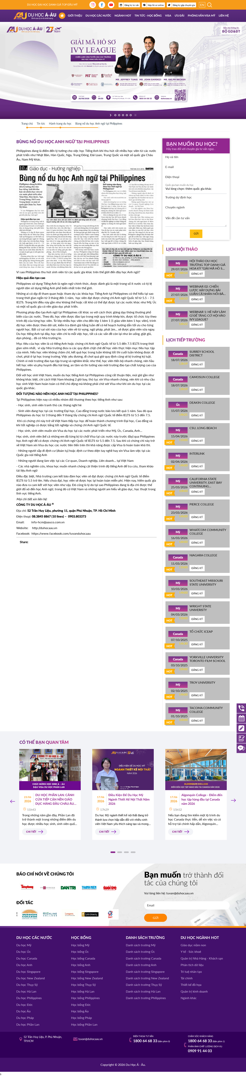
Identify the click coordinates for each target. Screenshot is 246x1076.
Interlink (197, 453)
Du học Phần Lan (27, 1024)
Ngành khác (189, 998)
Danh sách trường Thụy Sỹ (144, 984)
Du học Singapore (28, 971)
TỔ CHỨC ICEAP (201, 631)
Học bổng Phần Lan (84, 1024)
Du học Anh (24, 965)
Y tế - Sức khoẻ (191, 951)
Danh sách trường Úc (140, 951)
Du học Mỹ (23, 945)
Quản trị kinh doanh (194, 991)
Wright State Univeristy (200, 608)
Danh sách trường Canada (143, 958)
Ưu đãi (179, 15)
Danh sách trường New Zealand (147, 978)
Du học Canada (26, 958)
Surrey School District (201, 353)
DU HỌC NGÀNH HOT (200, 938)
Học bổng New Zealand (87, 978)
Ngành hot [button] (123, 15)
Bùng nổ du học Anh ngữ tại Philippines (98, 123)
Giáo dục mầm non (193, 945)
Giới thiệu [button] (75, 15)
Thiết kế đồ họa (191, 984)
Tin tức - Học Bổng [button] (148, 15)
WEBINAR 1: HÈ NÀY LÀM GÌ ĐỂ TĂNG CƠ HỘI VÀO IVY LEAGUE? (207, 315)
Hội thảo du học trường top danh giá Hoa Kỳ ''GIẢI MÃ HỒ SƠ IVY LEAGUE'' (207, 266)
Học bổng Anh (80, 965)
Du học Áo (23, 1011)
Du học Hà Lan (26, 991)
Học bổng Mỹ (80, 945)
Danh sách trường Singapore (145, 971)
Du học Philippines (29, 998)
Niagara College (203, 555)
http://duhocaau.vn (44, 528)
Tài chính (187, 978)
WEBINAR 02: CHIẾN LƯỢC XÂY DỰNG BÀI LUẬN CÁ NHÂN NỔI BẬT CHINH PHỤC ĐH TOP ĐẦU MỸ (207, 294)
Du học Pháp (25, 1017)
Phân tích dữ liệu (192, 965)
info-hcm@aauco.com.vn (48, 522)
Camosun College (204, 377)
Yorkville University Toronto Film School (207, 658)
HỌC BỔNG (81, 938)
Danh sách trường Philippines (146, 998)
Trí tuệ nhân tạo (191, 971)
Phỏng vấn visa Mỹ (201, 15)
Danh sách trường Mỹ (140, 945)
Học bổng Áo (80, 1011)
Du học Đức (24, 1004)
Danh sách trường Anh (141, 965)
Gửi (196, 233)
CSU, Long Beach (203, 428)
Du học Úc (23, 951)
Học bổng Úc (80, 951)
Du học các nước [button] (98, 15)
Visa (168, 15)
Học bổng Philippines (85, 998)
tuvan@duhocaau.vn (180, 893)
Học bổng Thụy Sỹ (83, 984)
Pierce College (201, 504)
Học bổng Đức (81, 1004)
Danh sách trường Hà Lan (143, 991)
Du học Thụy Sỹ (27, 984)
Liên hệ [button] (224, 15)
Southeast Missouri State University (206, 582)
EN (202, 5)
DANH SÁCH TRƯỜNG (145, 938)
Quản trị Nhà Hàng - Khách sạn (202, 958)
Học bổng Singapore (84, 971)
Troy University (202, 682)
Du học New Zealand (30, 978)
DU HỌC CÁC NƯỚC (34, 938)
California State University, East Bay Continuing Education (205, 484)
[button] (113, 852)
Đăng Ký (197, 273)
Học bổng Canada (83, 958)
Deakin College (202, 402)
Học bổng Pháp (81, 1017)
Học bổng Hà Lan (82, 991)
